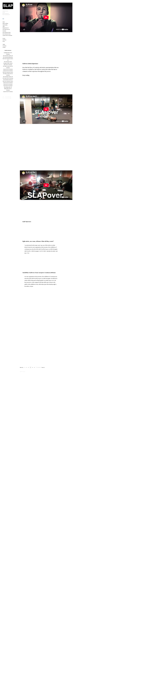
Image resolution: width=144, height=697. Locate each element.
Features (24, 226)
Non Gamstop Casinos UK (8, 55)
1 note (26, 47)
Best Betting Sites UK (8, 87)
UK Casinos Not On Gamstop (6, 30)
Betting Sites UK (5, 27)
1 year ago (22, 47)
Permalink (29, 47)
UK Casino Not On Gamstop (8, 78)
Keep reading (25, 75)
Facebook (4, 45)
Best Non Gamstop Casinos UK (8, 59)
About (4, 21)
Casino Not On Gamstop (7, 84)
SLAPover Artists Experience (30, 63)
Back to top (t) (22, 371)
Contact (4, 47)
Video (4, 26)
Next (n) (43, 367)
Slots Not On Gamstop (8, 64)
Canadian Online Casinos (8, 63)
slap (21, 156)
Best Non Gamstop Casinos (8, 72)
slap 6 (21, 49)
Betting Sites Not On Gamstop (8, 89)
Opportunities (5, 24)
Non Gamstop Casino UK (8, 79)
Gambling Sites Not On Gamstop (8, 53)
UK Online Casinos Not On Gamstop (8, 67)
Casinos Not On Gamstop (7, 35)
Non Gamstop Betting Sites (8, 57)
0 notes (28, 79)
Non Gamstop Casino (6, 32)
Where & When (5, 23)
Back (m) (21, 367)
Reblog (33, 47)
